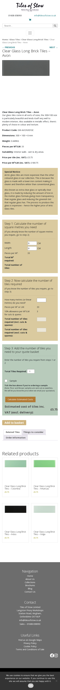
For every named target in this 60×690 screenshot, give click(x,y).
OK (30, 685)
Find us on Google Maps (30, 640)
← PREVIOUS (8, 47)
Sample (13, 380)
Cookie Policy (30, 646)
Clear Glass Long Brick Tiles (34, 39)
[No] (56, 680)
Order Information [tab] (15, 437)
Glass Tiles (14, 39)
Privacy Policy (30, 643)
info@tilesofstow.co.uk (45, 15)
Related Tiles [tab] (13, 432)
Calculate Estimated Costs (20, 399)
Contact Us (30, 591)
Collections (30, 582)
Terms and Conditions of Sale (30, 649)
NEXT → (54, 47)
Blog (30, 588)
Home (5, 39)
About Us (30, 579)
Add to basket (14, 423)
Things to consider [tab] (33, 432)
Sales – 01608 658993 (30, 624)
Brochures (30, 585)
